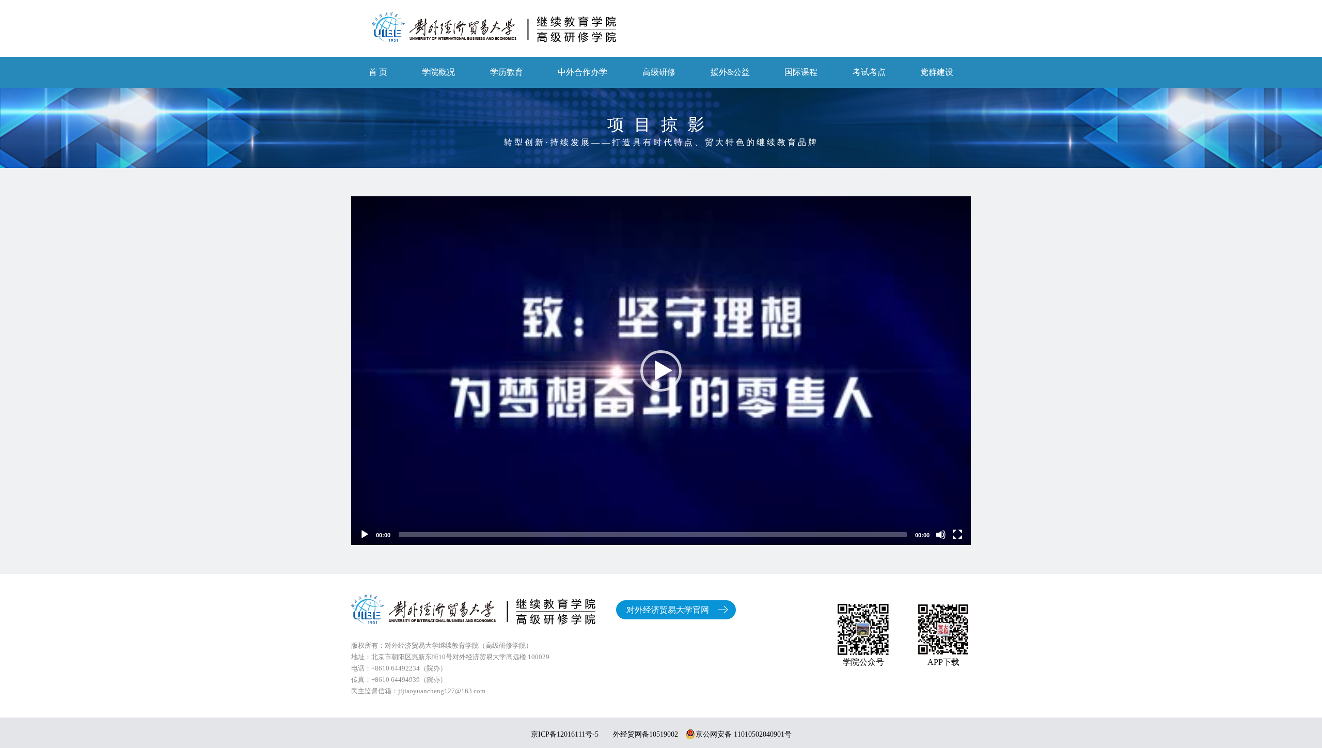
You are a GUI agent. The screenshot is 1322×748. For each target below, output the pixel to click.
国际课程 (800, 72)
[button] (661, 371)
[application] (661, 370)
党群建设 (936, 72)
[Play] (364, 534)
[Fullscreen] (957, 534)
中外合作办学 (582, 72)
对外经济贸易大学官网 (667, 609)
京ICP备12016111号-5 (565, 734)
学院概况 (438, 72)
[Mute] (941, 534)
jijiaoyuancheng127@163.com (441, 691)
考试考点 (869, 72)
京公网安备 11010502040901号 (744, 734)
